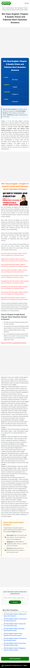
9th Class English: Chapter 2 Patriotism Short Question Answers (14, 629)
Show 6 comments (15, 658)
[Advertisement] (15, 42)
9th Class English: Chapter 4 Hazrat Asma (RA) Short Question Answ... (15, 644)
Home (3, 8)
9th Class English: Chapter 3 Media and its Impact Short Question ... (15, 615)
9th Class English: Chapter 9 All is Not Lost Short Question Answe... (15, 639)
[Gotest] (6, 3)
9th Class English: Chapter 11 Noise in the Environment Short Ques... (15, 624)
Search (15, 602)
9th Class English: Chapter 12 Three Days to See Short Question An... (15, 619)
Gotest (25, 665)
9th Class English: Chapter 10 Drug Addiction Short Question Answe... (13, 634)
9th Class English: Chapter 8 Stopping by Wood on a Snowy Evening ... (14, 649)
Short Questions (10, 8)
